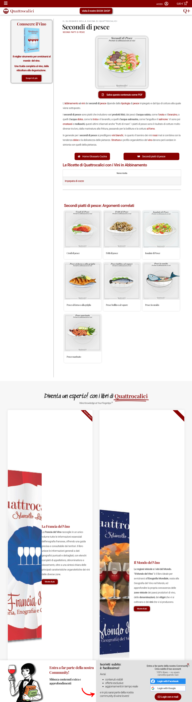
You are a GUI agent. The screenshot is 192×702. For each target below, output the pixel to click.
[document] (96, 351)
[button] (136, 316)
